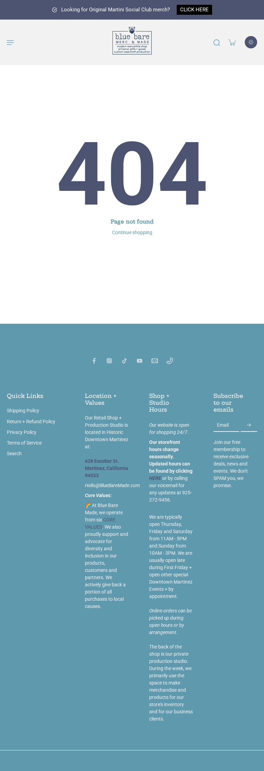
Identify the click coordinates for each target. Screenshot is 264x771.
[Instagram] (109, 360)
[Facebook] (94, 360)
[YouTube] (139, 360)
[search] (216, 42)
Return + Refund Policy (31, 421)
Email (223, 425)
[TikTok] (124, 360)
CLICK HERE (194, 10)
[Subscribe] (249, 425)
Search (14, 453)
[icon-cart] (231, 42)
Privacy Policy (21, 432)
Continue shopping (132, 232)
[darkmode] (251, 42)
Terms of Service (24, 443)
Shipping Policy (23, 410)
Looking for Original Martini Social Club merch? (115, 10)
